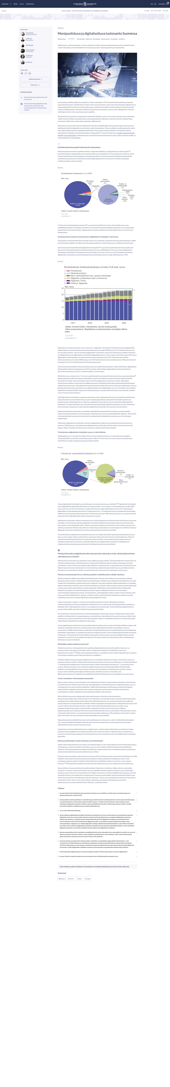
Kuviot (21, 4)
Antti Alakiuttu (29, 45)
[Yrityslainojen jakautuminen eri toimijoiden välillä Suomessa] (97, 473)
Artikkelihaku (30, 4)
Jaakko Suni (29, 38)
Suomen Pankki (157, 10)
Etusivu (4, 11)
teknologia (87, 878)
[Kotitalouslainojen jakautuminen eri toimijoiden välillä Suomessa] (97, 194)
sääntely (79, 878)
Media (166, 10)
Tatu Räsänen (29, 55)
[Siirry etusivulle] (85, 4)
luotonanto (70, 878)
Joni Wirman (29, 62)
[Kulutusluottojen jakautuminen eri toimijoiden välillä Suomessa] (97, 302)
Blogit (15, 4)
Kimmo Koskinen (30, 50)
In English (147, 10)
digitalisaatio (62, 878)
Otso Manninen (30, 33)
